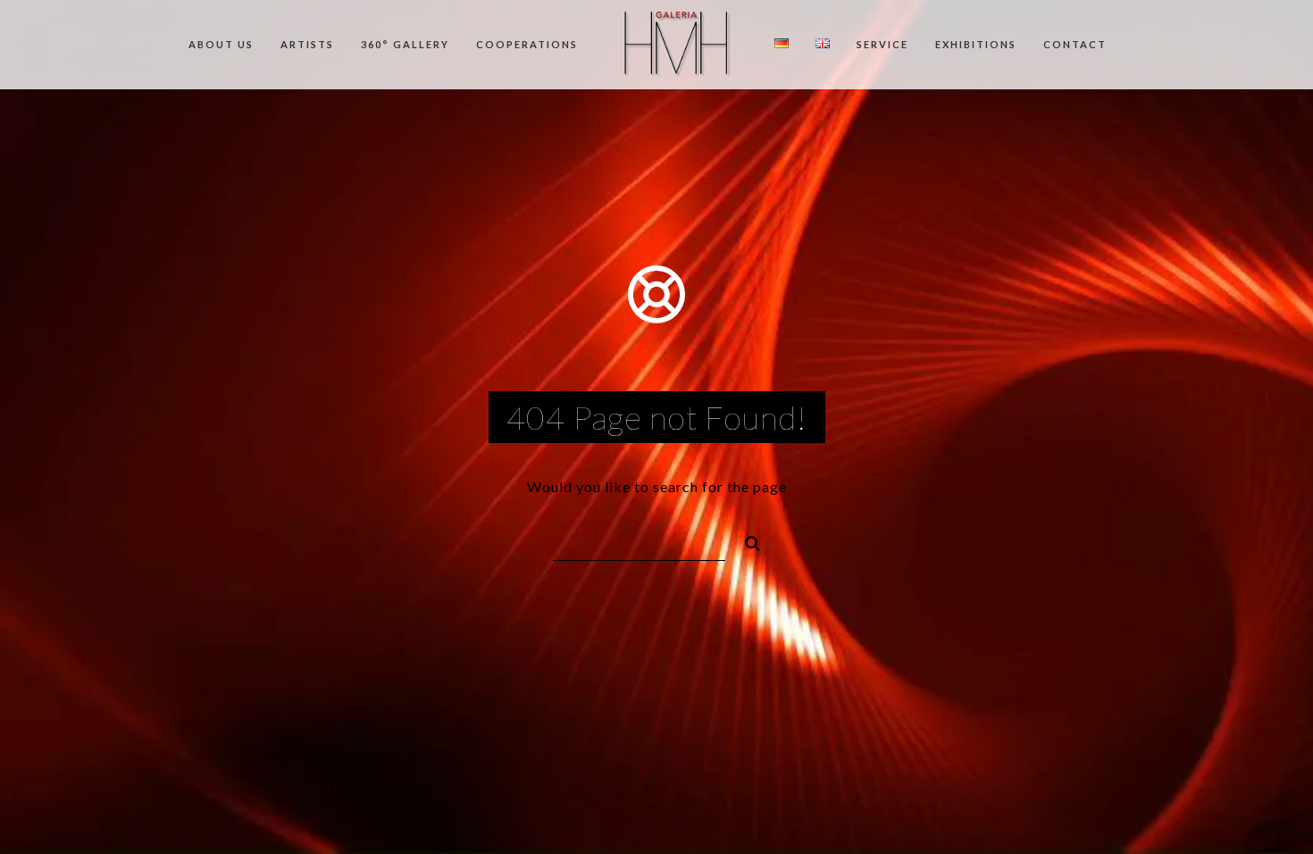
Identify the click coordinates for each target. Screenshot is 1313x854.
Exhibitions (975, 44)
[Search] (745, 540)
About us (221, 44)
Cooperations (527, 44)
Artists (307, 44)
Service (882, 44)
